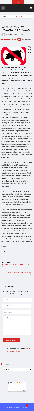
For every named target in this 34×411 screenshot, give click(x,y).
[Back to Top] (27, 405)
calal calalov (9, 34)
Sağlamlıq (10, 16)
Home (4, 16)
